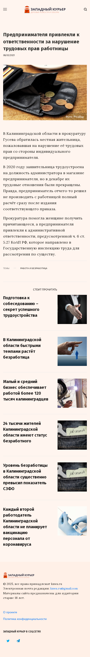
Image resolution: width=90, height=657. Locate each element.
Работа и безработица (33, 268)
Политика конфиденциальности (25, 619)
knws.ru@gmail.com (64, 588)
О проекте (10, 612)
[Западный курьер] (45, 9)
